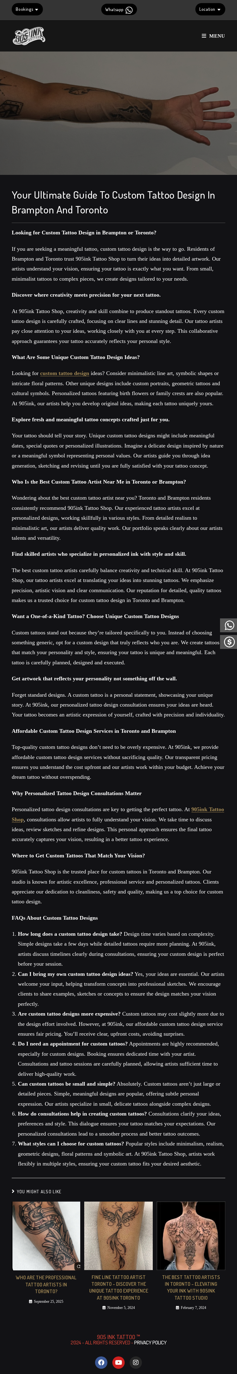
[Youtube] (118, 1362)
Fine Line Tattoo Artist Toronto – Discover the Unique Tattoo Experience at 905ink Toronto (118, 1287)
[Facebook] (101, 1362)
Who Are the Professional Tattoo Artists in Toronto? (46, 1284)
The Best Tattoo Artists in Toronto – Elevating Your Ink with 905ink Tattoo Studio (191, 1287)
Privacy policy (150, 1342)
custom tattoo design (64, 373)
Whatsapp (115, 9)
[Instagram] (136, 1362)
